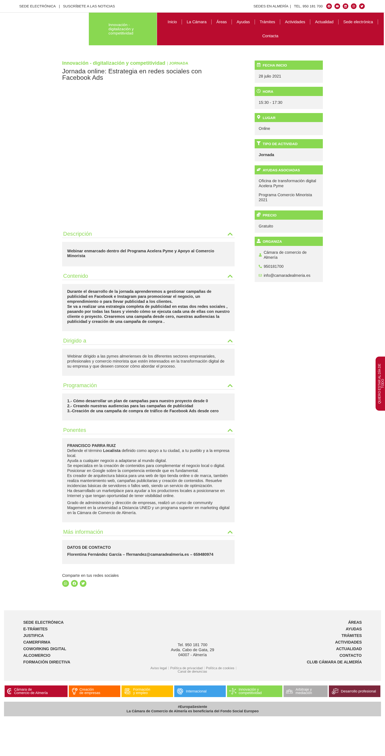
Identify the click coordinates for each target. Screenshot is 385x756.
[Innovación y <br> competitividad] (233, 691)
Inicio (172, 22)
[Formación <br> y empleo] (127, 691)
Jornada (178, 63)
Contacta (270, 36)
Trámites (267, 22)
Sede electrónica (358, 22)
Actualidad (324, 22)
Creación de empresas (89, 691)
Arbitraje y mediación (304, 691)
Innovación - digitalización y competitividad (121, 29)
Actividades (295, 22)
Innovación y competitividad (250, 691)
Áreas (221, 22)
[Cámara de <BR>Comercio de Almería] (9, 691)
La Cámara (197, 22)
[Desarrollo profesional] (335, 691)
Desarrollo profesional (358, 691)
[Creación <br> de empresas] (74, 691)
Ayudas (243, 22)
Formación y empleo (141, 691)
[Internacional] (180, 691)
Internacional (196, 691)
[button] (148, 233)
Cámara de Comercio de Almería (31, 691)
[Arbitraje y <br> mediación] (289, 691)
